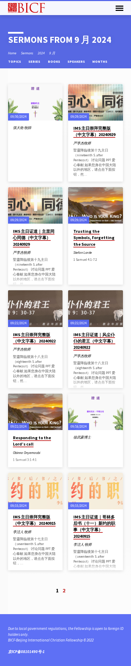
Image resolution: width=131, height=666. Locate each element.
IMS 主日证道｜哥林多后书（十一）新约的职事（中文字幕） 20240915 (94, 526)
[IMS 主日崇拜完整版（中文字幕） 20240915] (35, 491)
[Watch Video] (95, 143)
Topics (15, 61)
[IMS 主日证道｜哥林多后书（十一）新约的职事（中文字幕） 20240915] (95, 491)
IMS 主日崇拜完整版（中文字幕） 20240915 (34, 520)
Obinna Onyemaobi (26, 452)
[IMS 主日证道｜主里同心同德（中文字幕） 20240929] (35, 205)
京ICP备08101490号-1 (26, 651)
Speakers (76, 61)
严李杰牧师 (82, 143)
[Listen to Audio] (39, 252)
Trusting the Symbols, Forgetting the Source (94, 237)
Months (100, 61)
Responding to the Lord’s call (32, 441)
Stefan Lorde (82, 252)
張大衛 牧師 (22, 127)
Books (54, 61)
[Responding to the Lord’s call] (35, 412)
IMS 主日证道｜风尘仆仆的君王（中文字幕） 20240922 (94, 341)
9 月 (52, 53)
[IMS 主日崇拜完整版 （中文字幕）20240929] (95, 102)
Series (34, 61)
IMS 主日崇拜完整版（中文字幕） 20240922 (34, 338)
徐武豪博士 (82, 437)
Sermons (27, 53)
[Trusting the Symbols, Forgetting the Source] (95, 205)
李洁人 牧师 (22, 532)
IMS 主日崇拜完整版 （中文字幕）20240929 (94, 131)
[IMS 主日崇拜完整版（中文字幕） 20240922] (35, 308)
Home (12, 53)
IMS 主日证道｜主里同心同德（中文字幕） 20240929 (33, 237)
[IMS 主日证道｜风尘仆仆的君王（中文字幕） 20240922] (95, 308)
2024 (41, 53)
